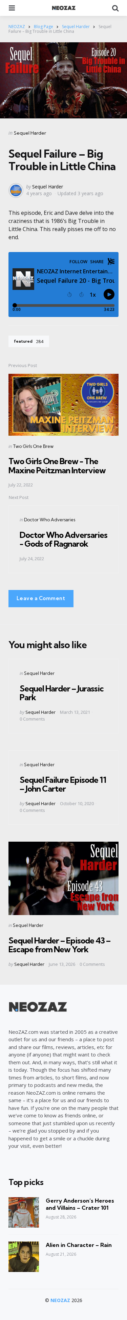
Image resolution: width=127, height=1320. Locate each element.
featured (29, 341)
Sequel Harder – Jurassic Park (62, 692)
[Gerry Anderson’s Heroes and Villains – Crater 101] (23, 1212)
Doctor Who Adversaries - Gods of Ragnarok (63, 539)
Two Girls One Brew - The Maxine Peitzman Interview (57, 465)
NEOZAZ (60, 1300)
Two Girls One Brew (33, 446)
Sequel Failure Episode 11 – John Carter (63, 784)
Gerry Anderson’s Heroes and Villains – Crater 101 (80, 1204)
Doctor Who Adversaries (49, 519)
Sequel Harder (30, 133)
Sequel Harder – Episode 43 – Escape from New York (59, 944)
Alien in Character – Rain (79, 1245)
